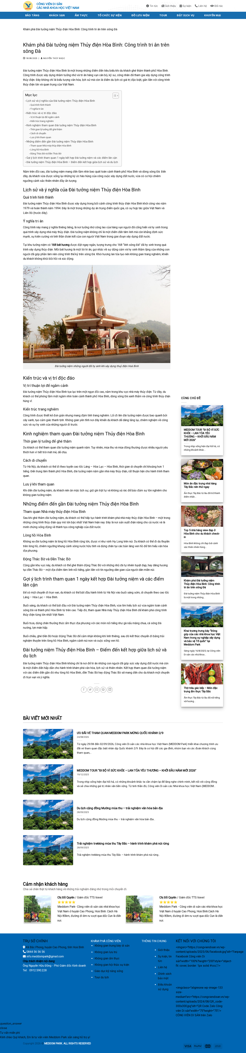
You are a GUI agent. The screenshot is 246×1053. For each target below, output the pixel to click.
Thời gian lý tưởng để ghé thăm (46, 129)
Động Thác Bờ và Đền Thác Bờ (45, 153)
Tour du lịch (102, 977)
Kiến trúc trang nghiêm (42, 121)
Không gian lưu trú (106, 952)
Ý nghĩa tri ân (37, 108)
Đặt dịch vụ (185, 15)
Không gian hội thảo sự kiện (112, 964)
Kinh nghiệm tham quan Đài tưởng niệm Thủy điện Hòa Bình (61, 125)
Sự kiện (186, 6)
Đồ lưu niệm (140, 15)
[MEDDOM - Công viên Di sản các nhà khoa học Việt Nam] (29, 6)
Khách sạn (57, 15)
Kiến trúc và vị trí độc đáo (41, 113)
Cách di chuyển (38, 133)
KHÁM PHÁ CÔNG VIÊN (106, 941)
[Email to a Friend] (97, 690)
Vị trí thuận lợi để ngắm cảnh (44, 117)
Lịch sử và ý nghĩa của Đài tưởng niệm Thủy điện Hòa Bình (60, 100)
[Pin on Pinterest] (103, 690)
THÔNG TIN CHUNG (154, 941)
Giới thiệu (170, 6)
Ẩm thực (81, 15)
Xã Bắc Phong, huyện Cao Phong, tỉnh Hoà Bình (55, 947)
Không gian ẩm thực (107, 958)
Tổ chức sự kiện (110, 15)
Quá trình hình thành (40, 105)
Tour (163, 15)
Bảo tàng (32, 15)
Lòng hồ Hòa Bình (39, 149)
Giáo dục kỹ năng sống (109, 971)
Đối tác (218, 6)
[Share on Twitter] (90, 690)
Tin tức (153, 6)
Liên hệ (202, 6)
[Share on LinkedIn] (110, 690)
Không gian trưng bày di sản (112, 945)
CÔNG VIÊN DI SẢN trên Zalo (194, 1015)
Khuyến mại (212, 15)
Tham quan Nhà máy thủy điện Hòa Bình (50, 145)
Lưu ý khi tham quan (40, 137)
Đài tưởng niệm (32, 663)
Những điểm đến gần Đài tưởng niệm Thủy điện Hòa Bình (59, 141)
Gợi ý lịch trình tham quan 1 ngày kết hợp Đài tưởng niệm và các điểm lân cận (71, 157)
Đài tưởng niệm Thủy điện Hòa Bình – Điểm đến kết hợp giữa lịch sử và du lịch (72, 162)
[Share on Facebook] (84, 690)
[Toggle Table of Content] (114, 96)
